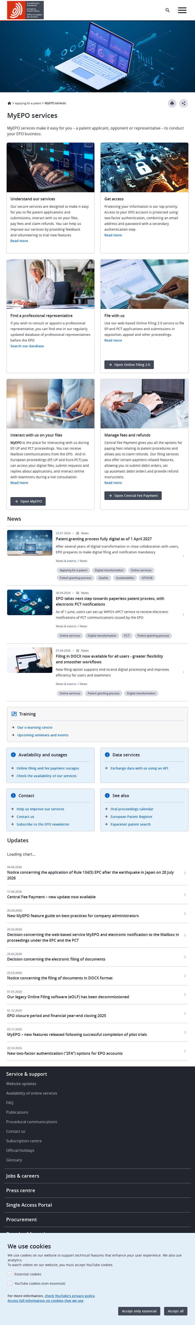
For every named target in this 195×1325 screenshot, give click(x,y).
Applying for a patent (28, 103)
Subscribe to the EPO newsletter (43, 824)
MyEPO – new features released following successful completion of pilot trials (77, 1034)
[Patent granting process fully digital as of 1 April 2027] (183, 555)
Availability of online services (31, 1093)
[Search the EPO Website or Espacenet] (167, 10)
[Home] (25, 10)
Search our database (27, 346)
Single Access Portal (29, 1205)
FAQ (9, 1102)
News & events (66, 561)
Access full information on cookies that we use (45, 1300)
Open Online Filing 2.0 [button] (132, 364)
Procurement (21, 1219)
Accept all (176, 1311)
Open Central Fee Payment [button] (136, 495)
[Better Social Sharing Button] (183, 103)
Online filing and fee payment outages (48, 768)
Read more (19, 241)
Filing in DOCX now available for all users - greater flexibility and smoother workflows (109, 659)
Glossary (14, 1160)
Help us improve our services (40, 809)
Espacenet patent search (131, 824)
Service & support (26, 1074)
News (83, 561)
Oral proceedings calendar (132, 809)
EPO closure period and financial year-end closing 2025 (56, 1015)
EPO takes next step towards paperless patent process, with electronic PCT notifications (110, 601)
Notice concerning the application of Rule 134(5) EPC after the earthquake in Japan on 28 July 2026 (90, 875)
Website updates (21, 1083)
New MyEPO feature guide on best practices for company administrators (73, 915)
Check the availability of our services (47, 776)
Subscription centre (24, 1140)
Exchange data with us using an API (139, 768)
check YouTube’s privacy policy (69, 1296)
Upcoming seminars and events (42, 735)
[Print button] (172, 103)
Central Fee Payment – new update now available (51, 896)
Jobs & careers (22, 1176)
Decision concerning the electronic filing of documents (56, 959)
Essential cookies (28, 1274)
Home (9, 103)
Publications (17, 1112)
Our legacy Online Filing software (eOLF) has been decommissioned (68, 996)
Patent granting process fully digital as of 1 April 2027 (104, 538)
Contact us (25, 816)
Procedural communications (31, 1121)
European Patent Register (131, 816)
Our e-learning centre (34, 727)
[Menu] (182, 10)
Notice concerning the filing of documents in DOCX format (59, 978)
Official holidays (20, 1150)
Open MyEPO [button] (31, 501)
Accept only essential (139, 1311)
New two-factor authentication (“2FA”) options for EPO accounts (65, 1053)
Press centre (20, 1190)
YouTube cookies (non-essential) (40, 1283)
